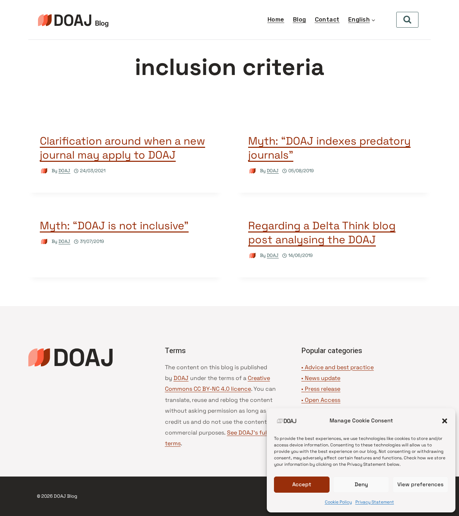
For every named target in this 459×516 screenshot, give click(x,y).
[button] (444, 420)
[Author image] (44, 170)
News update (322, 378)
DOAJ (64, 171)
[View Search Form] (407, 20)
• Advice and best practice (337, 367)
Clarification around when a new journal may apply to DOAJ (122, 148)
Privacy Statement (374, 502)
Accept (301, 484)
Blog (299, 19)
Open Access (322, 400)
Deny (361, 484)
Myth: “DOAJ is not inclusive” (114, 226)
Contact (327, 19)
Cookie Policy (338, 502)
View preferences (420, 484)
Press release (322, 389)
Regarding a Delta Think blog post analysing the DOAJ (322, 233)
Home (276, 19)
